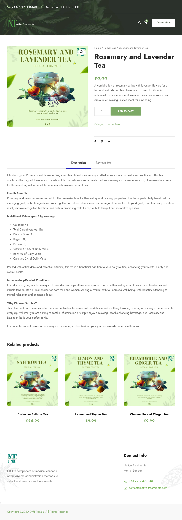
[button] (81, 52)
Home (97, 48)
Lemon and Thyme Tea (91, 414)
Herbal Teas (109, 48)
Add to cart (125, 111)
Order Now (163, 22)
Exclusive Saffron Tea (33, 414)
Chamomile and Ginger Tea (149, 414)
